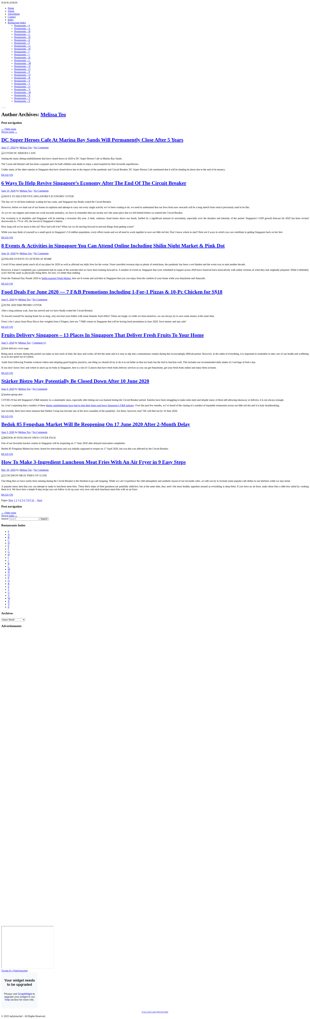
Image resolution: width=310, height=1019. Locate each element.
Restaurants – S (22, 80)
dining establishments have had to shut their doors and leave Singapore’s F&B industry (90, 405)
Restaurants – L (22, 60)
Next (39, 500)
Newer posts (9, 132)
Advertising (14, 14)
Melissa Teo (53, 114)
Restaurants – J (22, 54)
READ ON (7, 175)
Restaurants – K (22, 57)
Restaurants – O (22, 69)
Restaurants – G (22, 46)
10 (32, 500)
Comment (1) (39, 342)
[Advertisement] (14, 679)
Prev (11, 500)
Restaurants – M (22, 63)
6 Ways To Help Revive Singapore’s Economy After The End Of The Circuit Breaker (93, 183)
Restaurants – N (22, 66)
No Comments (41, 147)
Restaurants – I (21, 51)
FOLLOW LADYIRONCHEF (155, 1012)
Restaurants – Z (22, 101)
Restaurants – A (22, 28)
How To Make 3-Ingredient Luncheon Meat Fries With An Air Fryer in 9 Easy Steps (93, 462)
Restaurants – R (22, 77)
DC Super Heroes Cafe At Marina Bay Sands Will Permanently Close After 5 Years (92, 140)
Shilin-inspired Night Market (56, 278)
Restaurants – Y (22, 98)
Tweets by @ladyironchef (14, 970)
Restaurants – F (22, 43)
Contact (12, 16)
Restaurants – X (22, 95)
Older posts (8, 129)
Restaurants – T (22, 83)
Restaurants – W (22, 92)
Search (4, 518)
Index (11, 19)
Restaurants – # (22, 25)
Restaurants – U (22, 86)
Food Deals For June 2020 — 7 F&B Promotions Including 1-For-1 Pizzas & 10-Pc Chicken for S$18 (111, 292)
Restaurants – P (22, 72)
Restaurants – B (22, 31)
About (11, 11)
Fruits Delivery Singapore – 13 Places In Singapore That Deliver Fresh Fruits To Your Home (102, 335)
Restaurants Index (17, 22)
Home (11, 8)
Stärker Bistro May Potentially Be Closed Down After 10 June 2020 (75, 381)
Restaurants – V (22, 89)
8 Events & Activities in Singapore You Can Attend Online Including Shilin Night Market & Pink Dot (113, 245)
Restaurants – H (22, 48)
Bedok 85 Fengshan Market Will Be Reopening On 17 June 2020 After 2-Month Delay (95, 424)
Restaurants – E (22, 40)
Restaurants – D (22, 37)
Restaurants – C (22, 34)
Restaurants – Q (22, 75)
